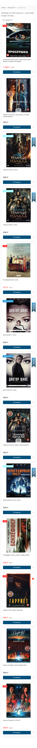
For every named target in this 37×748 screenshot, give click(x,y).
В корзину (16, 72)
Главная (3, 7)
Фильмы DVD (11, 7)
